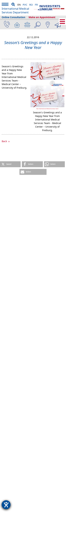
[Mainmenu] (5, 5)
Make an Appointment (42, 17)
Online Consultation (13, 17)
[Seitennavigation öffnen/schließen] (62, 21)
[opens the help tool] (6, 504)
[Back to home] (49, 8)
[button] (10, 164)
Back (5, 141)
